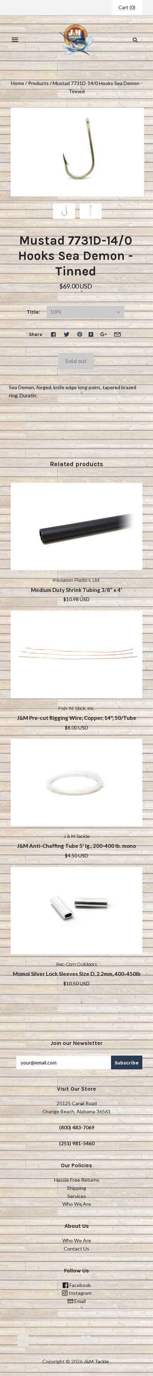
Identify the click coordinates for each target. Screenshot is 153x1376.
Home (17, 83)
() (126, 7)
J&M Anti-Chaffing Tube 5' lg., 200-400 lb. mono (76, 846)
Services (76, 1196)
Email (79, 1301)
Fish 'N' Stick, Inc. (76, 708)
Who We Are (76, 1204)
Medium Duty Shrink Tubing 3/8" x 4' (76, 590)
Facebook (79, 1285)
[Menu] (15, 40)
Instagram (79, 1293)
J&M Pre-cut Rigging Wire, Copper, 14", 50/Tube (76, 718)
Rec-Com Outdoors (76, 964)
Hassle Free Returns (76, 1180)
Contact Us (76, 1249)
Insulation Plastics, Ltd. (76, 580)
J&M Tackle (96, 1361)
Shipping (76, 1188)
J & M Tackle (77, 836)
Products (38, 83)
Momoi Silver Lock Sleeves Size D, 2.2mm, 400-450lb (77, 974)
